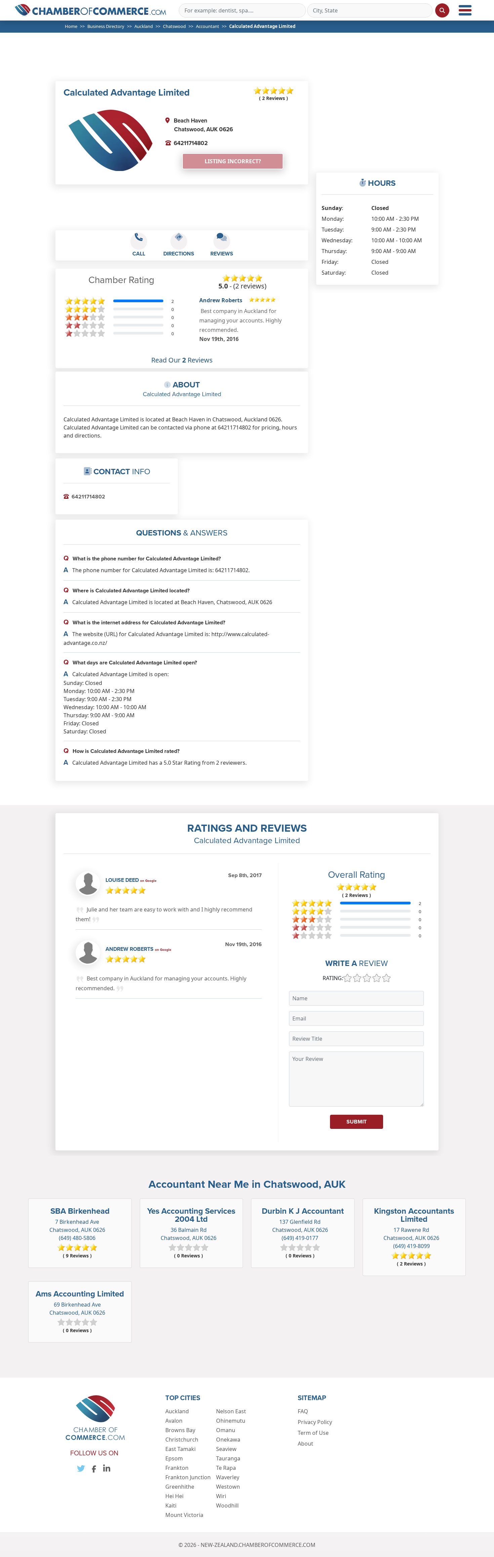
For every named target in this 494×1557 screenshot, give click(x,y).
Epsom (174, 1458)
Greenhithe (179, 1486)
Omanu (225, 1430)
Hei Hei (174, 1496)
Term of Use (313, 1433)
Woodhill (227, 1505)
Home (71, 26)
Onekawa (228, 1439)
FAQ (303, 1411)
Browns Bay (180, 1430)
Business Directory (105, 26)
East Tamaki (180, 1449)
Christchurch (181, 1439)
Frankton (177, 1468)
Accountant (207, 26)
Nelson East (231, 1411)
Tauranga (228, 1458)
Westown (228, 1486)
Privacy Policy (315, 1422)
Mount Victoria (184, 1515)
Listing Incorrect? (233, 161)
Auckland (143, 26)
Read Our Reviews (182, 360)
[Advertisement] (249, 61)
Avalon (173, 1420)
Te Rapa (226, 1468)
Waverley (227, 1477)
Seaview (226, 1449)
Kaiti (170, 1505)
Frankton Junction (188, 1477)
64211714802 (191, 143)
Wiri (221, 1496)
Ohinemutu (230, 1420)
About (305, 1443)
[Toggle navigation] (465, 10)
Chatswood (174, 26)
